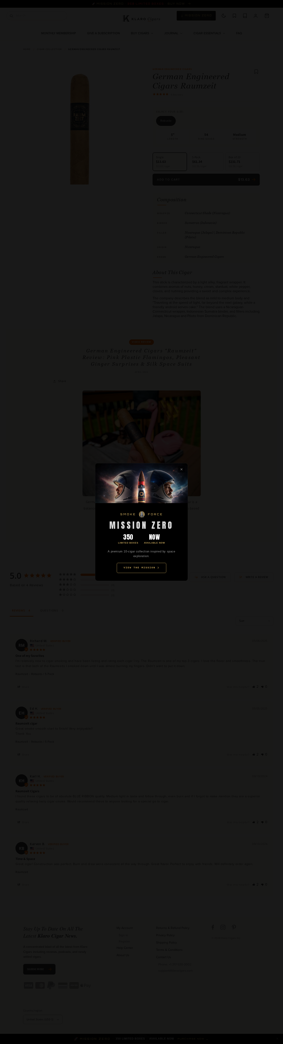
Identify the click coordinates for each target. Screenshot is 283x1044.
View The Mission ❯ (141, 567)
